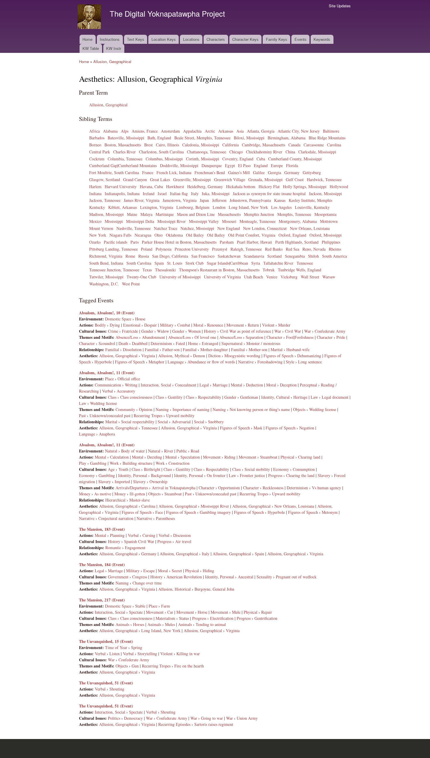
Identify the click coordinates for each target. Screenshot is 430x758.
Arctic (210, 131)
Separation (254, 337)
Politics (114, 718)
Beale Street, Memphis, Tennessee (202, 138)
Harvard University (121, 186)
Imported (122, 481)
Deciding (154, 457)
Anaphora (107, 434)
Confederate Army (330, 331)
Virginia (148, 355)
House (140, 319)
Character (274, 337)
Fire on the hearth (189, 666)
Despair (150, 325)
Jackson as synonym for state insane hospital (269, 193)
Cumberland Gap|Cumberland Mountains (123, 165)
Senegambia (295, 256)
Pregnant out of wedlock (296, 577)
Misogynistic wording (242, 355)
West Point (131, 284)
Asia (240, 131)
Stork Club (194, 263)
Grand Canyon (135, 179)
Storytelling (147, 653)
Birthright (152, 469)
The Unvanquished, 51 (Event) (106, 683)
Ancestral (245, 577)
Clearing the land (300, 475)
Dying (115, 325)
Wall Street (310, 277)
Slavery (324, 475)
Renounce (215, 325)
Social (163, 421)
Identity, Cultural (275, 397)
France (147, 172)
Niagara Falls (120, 235)
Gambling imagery (215, 512)
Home (87, 39)
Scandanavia (254, 256)
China (290, 152)
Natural (111, 451)
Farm (165, 606)
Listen (114, 653)
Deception (288, 385)
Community (125, 409)
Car (170, 612)
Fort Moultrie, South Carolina (114, 172)
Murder (284, 325)
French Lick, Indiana (173, 172)
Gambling (98, 463)
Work (114, 463)
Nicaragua (143, 235)
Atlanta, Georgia (260, 131)
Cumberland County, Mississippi (295, 159)
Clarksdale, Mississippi (317, 152)
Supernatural (231, 343)
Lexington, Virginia (156, 207)
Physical (287, 457)
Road (195, 451)
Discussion (182, 535)
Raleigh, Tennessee (246, 249)
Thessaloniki (165, 270)
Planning (117, 535)
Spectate (136, 612)
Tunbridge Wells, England (299, 270)
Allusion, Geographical (112, 61)
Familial (112, 349)
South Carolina (138, 263)
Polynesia (163, 249)
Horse (202, 612)
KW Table (90, 48)
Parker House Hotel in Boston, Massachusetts (179, 242)
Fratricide (130, 331)
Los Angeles (281, 207)
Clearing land (309, 457)
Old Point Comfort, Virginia (251, 235)
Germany (292, 172)
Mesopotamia (325, 214)
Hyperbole (103, 362)
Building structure (137, 463)
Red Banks (274, 249)
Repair (266, 612)
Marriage (220, 385)
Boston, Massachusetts (122, 145)
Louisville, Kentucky (312, 207)
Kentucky (97, 207)
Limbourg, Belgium (192, 207)
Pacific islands (115, 242)
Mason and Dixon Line (196, 214)
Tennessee (305, 263)
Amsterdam (170, 131)
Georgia (274, 172)
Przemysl (219, 249)
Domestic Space (118, 319)
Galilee (259, 172)
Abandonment (153, 337)
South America (334, 256)
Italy (195, 193)
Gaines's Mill (239, 172)
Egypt (230, 165)
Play (82, 463)
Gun (135, 666)
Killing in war (188, 653)
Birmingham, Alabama (286, 138)
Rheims (335, 249)
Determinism (161, 343)
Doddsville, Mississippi (179, 165)
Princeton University (192, 249)
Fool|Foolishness (300, 337)
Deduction (254, 385)
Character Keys (245, 39)
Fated (180, 343)
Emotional (131, 325)
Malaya (146, 214)
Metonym (330, 512)
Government (118, 577)
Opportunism (229, 487)
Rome (130, 256)
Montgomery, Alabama (298, 221)
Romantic (113, 547)
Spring (136, 647)
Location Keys (164, 39)
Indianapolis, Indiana (122, 193)
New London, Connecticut (265, 228)
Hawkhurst (175, 186)
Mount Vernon (101, 228)
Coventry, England (237, 159)
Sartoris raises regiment (213, 724)
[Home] (90, 17)
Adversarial (181, 421)
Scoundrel (107, 343)
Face (159, 512)
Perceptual (308, 385)
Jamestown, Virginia (180, 200)
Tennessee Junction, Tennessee (114, 270)
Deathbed (139, 343)
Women (194, 331)
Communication (108, 385)
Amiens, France (145, 131)
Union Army (247, 718)
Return (253, 325)
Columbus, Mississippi (164, 159)
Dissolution (132, 349)
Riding (229, 457)
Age (111, 469)
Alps (124, 131)
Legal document (335, 397)
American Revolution (184, 577)
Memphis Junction (259, 214)
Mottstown (329, 221)
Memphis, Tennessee (294, 214)
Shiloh (313, 256)
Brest (148, 145)
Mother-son (258, 349)
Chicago (236, 152)
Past (82, 415)
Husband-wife (297, 349)
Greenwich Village (229, 179)
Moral (198, 325)
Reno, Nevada (314, 249)
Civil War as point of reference (245, 331)
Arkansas (225, 131)
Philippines (331, 242)
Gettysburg (312, 172)
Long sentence (310, 362)
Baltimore (331, 131)
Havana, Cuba (151, 186)
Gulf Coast (295, 179)
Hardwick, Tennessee (324, 179)
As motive (102, 494)
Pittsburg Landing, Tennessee (113, 249)
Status (184, 618)
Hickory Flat (269, 186)
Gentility (175, 397)
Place (109, 378)
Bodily (100, 325)
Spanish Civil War (139, 541)
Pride (340, 337)
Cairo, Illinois (167, 145)
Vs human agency (326, 487)
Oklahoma (174, 235)
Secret (177, 570)
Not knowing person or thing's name (260, 409)
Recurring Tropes (148, 415)
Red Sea (292, 249)
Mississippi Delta (140, 221)
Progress (275, 475)
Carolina (334, 145)
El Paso (244, 165)
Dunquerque (212, 165)
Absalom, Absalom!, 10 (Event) (107, 313)
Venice (271, 277)
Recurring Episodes (174, 724)
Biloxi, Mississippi (249, 138)
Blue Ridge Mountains (327, 138)
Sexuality (264, 577)
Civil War (293, 331)
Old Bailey (195, 235)
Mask (258, 428)
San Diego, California (170, 256)
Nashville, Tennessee (133, 228)
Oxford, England (292, 235)
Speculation (190, 457)
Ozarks (95, 242)
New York (97, 235)
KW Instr (113, 48)
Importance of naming (191, 409)
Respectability (209, 397)
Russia (143, 256)
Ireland (148, 193)
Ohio (158, 235)
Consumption (304, 469)
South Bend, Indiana (106, 263)
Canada (294, 145)
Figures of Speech (278, 355)
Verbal (107, 391)
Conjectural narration (115, 518)
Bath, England (159, 138)
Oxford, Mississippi (325, 235)
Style (290, 362)
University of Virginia (222, 277)
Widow (163, 331)
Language (176, 362)
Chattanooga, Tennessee (206, 152)
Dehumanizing (309, 355)
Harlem (95, 186)
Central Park (99, 152)
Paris (134, 242)
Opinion (145, 409)
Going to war (212, 718)
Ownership (158, 481)
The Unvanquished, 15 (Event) (106, 641)
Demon (199, 355)
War (277, 331)
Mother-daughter (214, 349)
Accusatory (126, 391)
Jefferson (219, 200)
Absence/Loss (127, 337)
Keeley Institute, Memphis (310, 200)
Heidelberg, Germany (205, 186)
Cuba (261, 159)
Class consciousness (136, 397)
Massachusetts (229, 214)
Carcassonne (314, 145)
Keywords (322, 39)
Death (123, 343)
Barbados (96, 138)
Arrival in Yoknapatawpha (173, 487)
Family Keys (276, 39)
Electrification (221, 618)
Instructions (110, 39)
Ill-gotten (137, 494)
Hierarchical (115, 500)
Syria (255, 263)
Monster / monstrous (263, 343)
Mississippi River (171, 221)
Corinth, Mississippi (202, 159)
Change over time (147, 583)
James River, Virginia (141, 200)
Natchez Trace (165, 228)
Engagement (135, 547)
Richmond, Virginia (105, 256)
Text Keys (135, 39)
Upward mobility (180, 415)
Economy (281, 469)
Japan (204, 200)
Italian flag (179, 193)
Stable (140, 606)
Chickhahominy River (264, 152)
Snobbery (216, 421)
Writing (131, 385)
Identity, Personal (132, 475)
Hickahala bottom (240, 186)
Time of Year (116, 647)
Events (301, 39)
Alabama (110, 131)
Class (112, 397)
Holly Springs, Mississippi (304, 186)
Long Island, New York (248, 207)
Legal (204, 385)
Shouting (116, 689)
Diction (214, 355)
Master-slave (139, 500)
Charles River (124, 152)
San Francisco (202, 256)
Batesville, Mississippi (126, 138)
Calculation (119, 457)
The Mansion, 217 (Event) (102, 600)
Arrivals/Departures (132, 487)
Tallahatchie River (278, 263)
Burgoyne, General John (214, 589)
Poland (146, 249)
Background (161, 475)
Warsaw (328, 277)
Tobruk (269, 270)
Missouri (229, 221)
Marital (277, 349)
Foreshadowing (270, 362)
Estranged (210, 343)
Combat (183, 325)
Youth (123, 469)
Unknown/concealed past (110, 415)
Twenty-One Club (141, 277)
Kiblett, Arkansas (122, 207)
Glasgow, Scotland (104, 179)
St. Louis (174, 263)
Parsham (227, 242)
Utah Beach (253, 277)
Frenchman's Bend (210, 172)
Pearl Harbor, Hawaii (254, 242)
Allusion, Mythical (173, 355)
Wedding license (103, 403)
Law (314, 397)
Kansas (279, 200)
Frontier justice (252, 475)
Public (181, 451)
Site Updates (340, 5)
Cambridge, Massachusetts (263, 145)
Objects (299, 409)
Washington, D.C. (104, 284)
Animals (122, 624)
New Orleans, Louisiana (310, 228)
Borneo (95, 145)
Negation (306, 428)
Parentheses (165, 518)
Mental (236, 385)
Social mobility (257, 469)
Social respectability (137, 421)
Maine (132, 214)
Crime (113, 331)
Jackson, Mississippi (325, 193)
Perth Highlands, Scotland (297, 242)
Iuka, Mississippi (216, 193)
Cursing (148, 535)
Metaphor (156, 362)
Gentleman (249, 397)
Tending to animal (211, 624)
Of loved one (205, 337)
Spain (159, 263)
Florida (292, 165)
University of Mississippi (180, 277)
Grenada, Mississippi (265, 179)
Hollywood (339, 186)
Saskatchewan (229, 256)
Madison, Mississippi (106, 214)
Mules (170, 624)
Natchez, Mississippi (197, 228)
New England (228, 228)
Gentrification (265, 618)
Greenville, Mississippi (192, 179)
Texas (147, 270)
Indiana (95, 193)
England (261, 165)
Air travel (183, 541)
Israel (162, 193)
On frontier (216, 475)
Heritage (300, 397)
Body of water (133, 451)
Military (166, 325)
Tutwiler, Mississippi (106, 277)
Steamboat (268, 457)
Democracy (133, 718)
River (168, 451)
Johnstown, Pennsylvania (250, 200)
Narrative (246, 362)
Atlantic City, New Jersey (299, 131)
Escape (149, 570)
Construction (179, 463)
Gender (147, 331)
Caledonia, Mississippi (200, 145)
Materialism (165, 618)
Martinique (165, 214)
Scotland (274, 256)
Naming (162, 409)
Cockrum (96, 159)
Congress (139, 577)
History (210, 331)
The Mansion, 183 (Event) (102, 529)
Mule (236, 612)
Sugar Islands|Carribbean (227, 263)
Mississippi (114, 221)
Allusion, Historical (174, 589)
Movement (235, 325)
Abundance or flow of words (211, 362)
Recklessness (273, 487)
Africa (94, 131)
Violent (268, 325)
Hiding (208, 570)
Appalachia (192, 131)
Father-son (171, 349)
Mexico (95, 221)
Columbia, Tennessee (125, 159)
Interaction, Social (156, 385)
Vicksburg (289, 277)
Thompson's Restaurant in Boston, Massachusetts (219, 270)
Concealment (185, 385)
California (230, 145)
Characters (216, 39)
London (219, 207)
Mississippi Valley (204, 221)
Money (84, 494)
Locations (191, 39)
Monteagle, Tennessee (258, 221)
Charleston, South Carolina (161, 152)
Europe (277, 165)
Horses (138, 624)
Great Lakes (160, 179)
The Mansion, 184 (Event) (102, 564)
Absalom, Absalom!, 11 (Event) (107, 373)
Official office (129, 378)
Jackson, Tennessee (105, 200)
